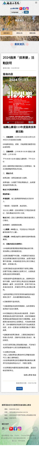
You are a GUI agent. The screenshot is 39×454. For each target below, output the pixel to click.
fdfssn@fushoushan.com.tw (18, 412)
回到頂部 (35, 429)
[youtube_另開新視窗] (20, 8)
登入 (7, 428)
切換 (26, 12)
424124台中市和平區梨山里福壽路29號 (22, 415)
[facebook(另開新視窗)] (15, 430)
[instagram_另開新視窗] (27, 8)
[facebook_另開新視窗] (24, 8)
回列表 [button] (19, 388)
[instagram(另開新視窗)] (19, 430)
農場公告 (19, 33)
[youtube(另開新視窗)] (11, 430)
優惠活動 (32, 33)
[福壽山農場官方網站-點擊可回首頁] (11, 3)
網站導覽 (15, 8)
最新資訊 (7, 33)
